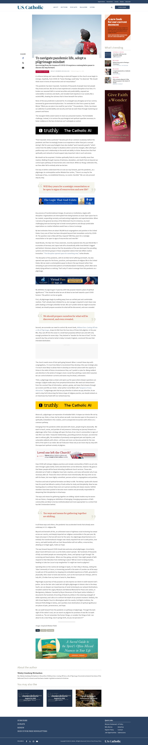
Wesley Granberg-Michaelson (60, 71)
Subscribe (128, 2)
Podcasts (73, 7)
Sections (64, 7)
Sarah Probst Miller (29, 700)
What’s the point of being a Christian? (121, 63)
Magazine (83, 7)
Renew (122, 2)
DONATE (21, 724)
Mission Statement (111, 724)
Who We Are (108, 727)
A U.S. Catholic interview (120, 65)
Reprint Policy (109, 730)
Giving (92, 7)
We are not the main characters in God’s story (88, 697)
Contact (120, 730)
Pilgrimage (50, 630)
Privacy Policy (97, 741)
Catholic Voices (42, 71)
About (55, 7)
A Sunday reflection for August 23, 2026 (59, 697)
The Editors (116, 74)
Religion (116, 60)
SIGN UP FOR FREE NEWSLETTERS (32, 731)
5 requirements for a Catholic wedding (121, 71)
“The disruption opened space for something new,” (61, 253)
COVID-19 (43, 630)
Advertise (121, 727)
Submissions (122, 733)
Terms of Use (90, 741)
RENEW (20, 727)
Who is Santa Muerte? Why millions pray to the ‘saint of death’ (121, 80)
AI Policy (120, 724)
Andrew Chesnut (118, 84)
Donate (116, 2)
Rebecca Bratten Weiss (88, 700)
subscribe (122, 7)
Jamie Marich (59, 700)
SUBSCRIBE (22, 720)
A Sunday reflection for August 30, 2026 (30, 697)
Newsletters (110, 2)
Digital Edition (101, 2)
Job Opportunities (110, 733)
